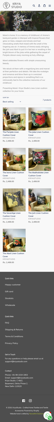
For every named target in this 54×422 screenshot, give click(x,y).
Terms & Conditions (14, 336)
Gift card (9, 291)
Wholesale (10, 305)
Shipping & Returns (14, 329)
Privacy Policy (11, 343)
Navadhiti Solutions (36, 414)
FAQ (7, 322)
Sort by (6, 97)
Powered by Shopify (31, 411)
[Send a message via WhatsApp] (50, 418)
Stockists (9, 298)
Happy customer (13, 284)
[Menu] (49, 5)
